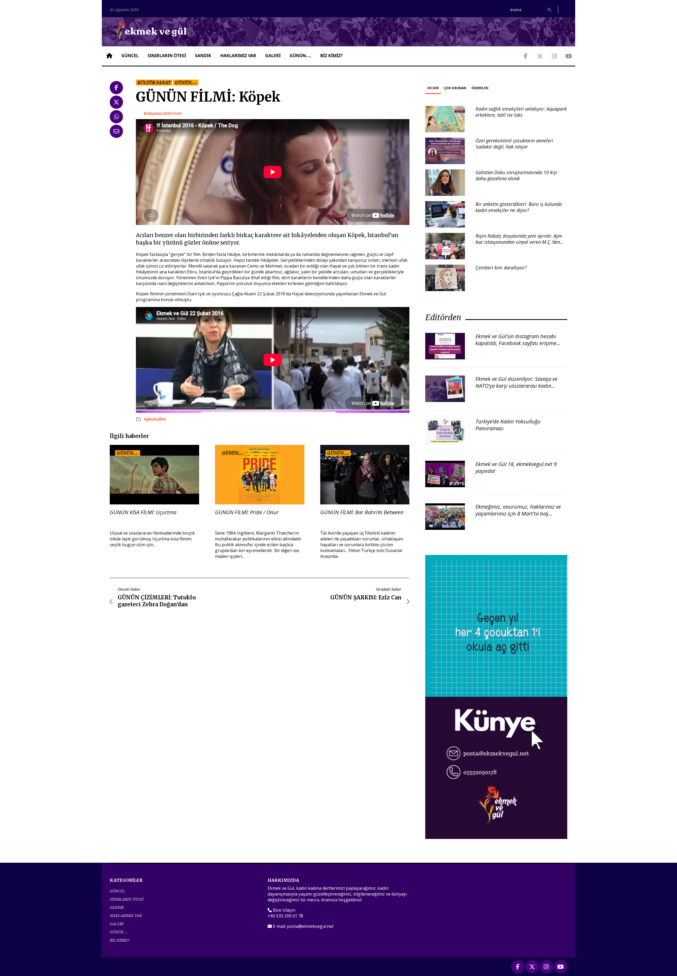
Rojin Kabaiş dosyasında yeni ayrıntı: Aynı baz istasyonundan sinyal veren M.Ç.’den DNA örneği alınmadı (518, 242)
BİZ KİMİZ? (331, 55)
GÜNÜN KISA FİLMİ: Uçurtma (143, 512)
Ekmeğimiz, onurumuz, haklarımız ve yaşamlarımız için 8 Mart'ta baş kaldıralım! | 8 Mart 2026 (518, 513)
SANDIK (203, 55)
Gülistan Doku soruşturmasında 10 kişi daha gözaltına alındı (516, 175)
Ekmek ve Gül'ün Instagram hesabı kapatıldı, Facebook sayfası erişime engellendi (515, 343)
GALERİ (273, 55)
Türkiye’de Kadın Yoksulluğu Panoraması (508, 425)
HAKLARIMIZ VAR (238, 55)
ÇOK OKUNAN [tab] (455, 88)
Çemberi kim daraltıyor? (501, 267)
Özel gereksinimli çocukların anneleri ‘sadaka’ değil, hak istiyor (514, 143)
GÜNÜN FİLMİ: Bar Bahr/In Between (362, 512)
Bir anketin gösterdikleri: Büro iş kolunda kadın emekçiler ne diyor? (518, 207)
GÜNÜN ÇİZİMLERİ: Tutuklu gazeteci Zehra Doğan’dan (157, 601)
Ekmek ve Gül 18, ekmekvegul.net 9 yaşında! (516, 467)
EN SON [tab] (433, 88)
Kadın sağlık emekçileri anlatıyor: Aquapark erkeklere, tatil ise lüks (521, 112)
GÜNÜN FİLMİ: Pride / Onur (247, 512)
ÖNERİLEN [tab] (480, 88)
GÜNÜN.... (300, 55)
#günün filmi (155, 419)
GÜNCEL (130, 55)
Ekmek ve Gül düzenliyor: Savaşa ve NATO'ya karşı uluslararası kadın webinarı (516, 385)
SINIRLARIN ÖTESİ (167, 55)
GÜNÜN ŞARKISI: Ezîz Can (365, 597)
